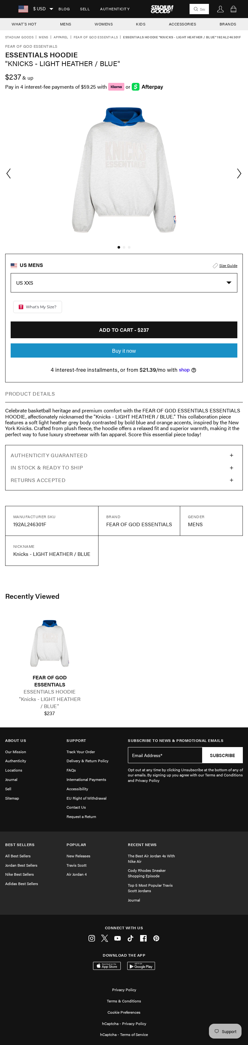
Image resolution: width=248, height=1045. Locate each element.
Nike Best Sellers (19, 874)
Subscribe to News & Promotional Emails (175, 740)
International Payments (86, 779)
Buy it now (124, 351)
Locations (13, 770)
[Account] (220, 9)
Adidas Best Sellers (21, 883)
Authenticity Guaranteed (49, 455)
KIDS (140, 24)
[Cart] (233, 9)
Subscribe (222, 755)
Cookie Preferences (124, 1012)
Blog (64, 9)
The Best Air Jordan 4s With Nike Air (151, 858)
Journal (11, 779)
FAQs (71, 770)
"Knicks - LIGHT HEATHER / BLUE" (49, 702)
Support (76, 740)
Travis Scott (77, 865)
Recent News (142, 844)
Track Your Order (81, 751)
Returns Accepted (38, 480)
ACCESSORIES (182, 24)
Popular (76, 844)
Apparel (61, 37)
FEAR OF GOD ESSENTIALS (50, 681)
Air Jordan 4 (77, 874)
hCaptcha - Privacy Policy (124, 1023)
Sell (85, 9)
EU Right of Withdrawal (87, 798)
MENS (65, 24)
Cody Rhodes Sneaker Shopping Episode (147, 873)
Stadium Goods (19, 37)
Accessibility (77, 789)
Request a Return (81, 816)
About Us (15, 740)
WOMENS (104, 24)
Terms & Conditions (124, 1001)
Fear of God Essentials (96, 37)
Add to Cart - (124, 329)
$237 (49, 713)
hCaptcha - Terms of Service (124, 1034)
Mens (43, 37)
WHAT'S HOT (24, 24)
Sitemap (12, 798)
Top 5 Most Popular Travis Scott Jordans (150, 887)
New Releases (78, 856)
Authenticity (114, 9)
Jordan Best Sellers (21, 865)
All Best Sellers (18, 856)
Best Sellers (20, 844)
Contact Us (76, 807)
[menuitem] (64, 9)
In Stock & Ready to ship (47, 467)
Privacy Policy (124, 989)
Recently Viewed (32, 596)
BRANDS (228, 24)
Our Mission (15, 751)
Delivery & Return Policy (87, 761)
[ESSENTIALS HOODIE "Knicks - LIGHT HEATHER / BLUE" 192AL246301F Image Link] (49, 643)
